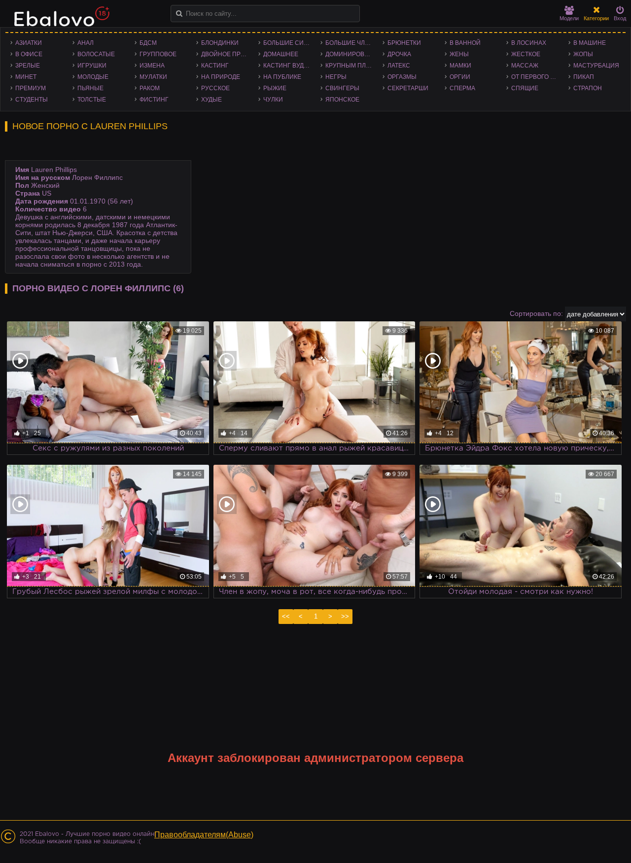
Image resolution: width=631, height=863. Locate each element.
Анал (85, 42)
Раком (150, 88)
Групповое (158, 54)
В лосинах (528, 42)
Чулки (273, 99)
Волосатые (96, 54)
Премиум (30, 88)
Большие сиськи (289, 42)
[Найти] (179, 13)
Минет (25, 76)
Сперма (462, 88)
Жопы (583, 54)
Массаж (524, 65)
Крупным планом (351, 65)
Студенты (31, 99)
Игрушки (91, 65)
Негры (336, 76)
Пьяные (90, 88)
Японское (342, 99)
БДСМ (148, 42)
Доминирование (351, 54)
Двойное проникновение (227, 54)
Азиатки (28, 42)
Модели (569, 18)
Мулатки (153, 76)
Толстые (91, 99)
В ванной (465, 42)
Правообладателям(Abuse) (203, 834)
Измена (152, 65)
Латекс (398, 65)
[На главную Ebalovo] (59, 21)
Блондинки (220, 42)
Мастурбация (596, 65)
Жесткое (525, 54)
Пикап (583, 76)
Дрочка (399, 54)
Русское (215, 88)
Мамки (460, 65)
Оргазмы (402, 76)
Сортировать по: (536, 313)
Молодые (92, 76)
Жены (459, 54)
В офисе (28, 54)
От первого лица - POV (537, 76)
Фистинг (154, 99)
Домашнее (280, 54)
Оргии (460, 76)
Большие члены (351, 42)
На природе (220, 76)
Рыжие (274, 88)
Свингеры (342, 88)
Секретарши (407, 88)
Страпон (587, 88)
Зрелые (27, 65)
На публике (282, 76)
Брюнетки (404, 42)
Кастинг (215, 65)
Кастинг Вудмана (289, 65)
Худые (211, 99)
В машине (589, 42)
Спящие (524, 88)
